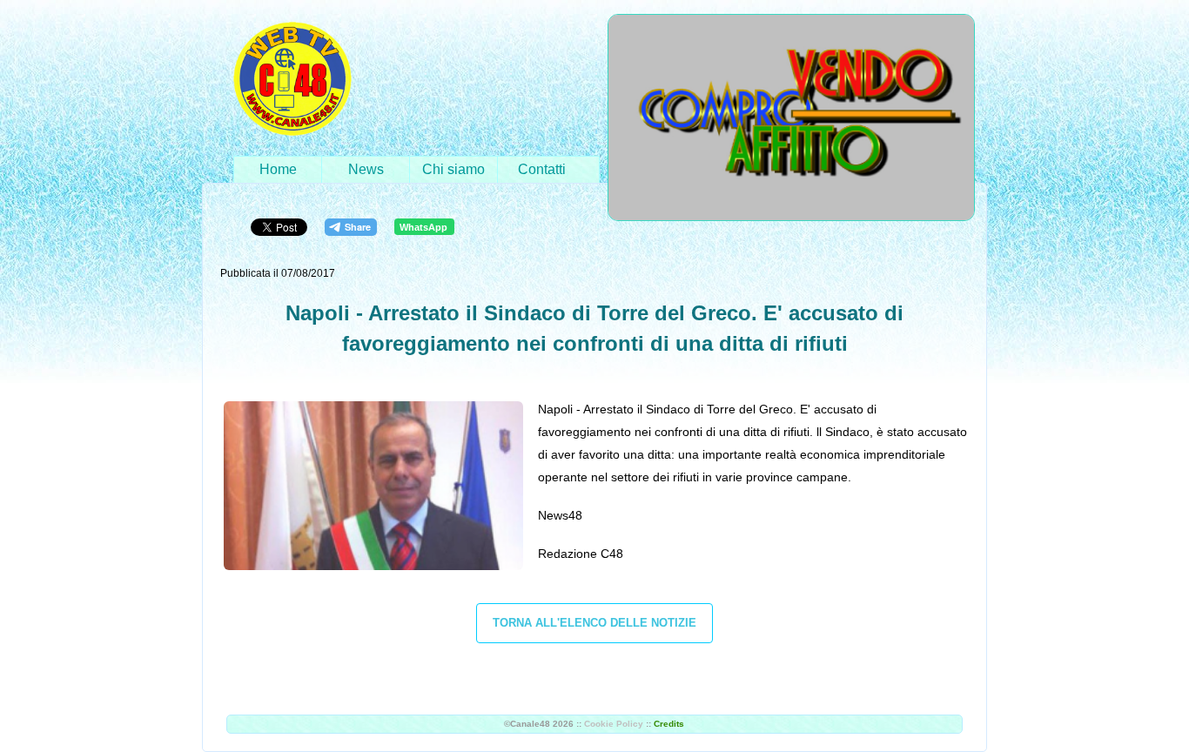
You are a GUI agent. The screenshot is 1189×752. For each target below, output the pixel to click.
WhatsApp (423, 227)
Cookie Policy (613, 723)
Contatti (542, 169)
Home (278, 169)
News (366, 169)
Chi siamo (453, 169)
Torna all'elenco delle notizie (594, 622)
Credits (669, 723)
